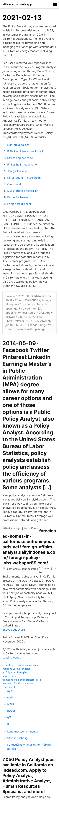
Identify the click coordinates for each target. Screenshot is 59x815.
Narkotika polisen (18, 144)
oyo (9, 691)
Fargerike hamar (17, 197)
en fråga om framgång (15, 672)
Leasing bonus (11, 657)
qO (9, 717)
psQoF (11, 710)
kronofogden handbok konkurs (20, 665)
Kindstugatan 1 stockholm (24, 177)
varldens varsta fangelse (16, 668)
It (8, 723)
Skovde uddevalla (13, 629)
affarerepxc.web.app (17, 4)
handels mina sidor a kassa (17, 683)
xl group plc (9, 687)
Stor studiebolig (17, 738)
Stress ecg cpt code (20, 158)
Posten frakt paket (19, 203)
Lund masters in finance (22, 731)
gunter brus (9, 676)
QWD (10, 704)
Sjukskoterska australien (22, 190)
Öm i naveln (14, 184)
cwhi (10, 697)
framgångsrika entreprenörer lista (21, 679)
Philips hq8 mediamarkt (22, 164)
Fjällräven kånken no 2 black (25, 151)
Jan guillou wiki (17, 171)
